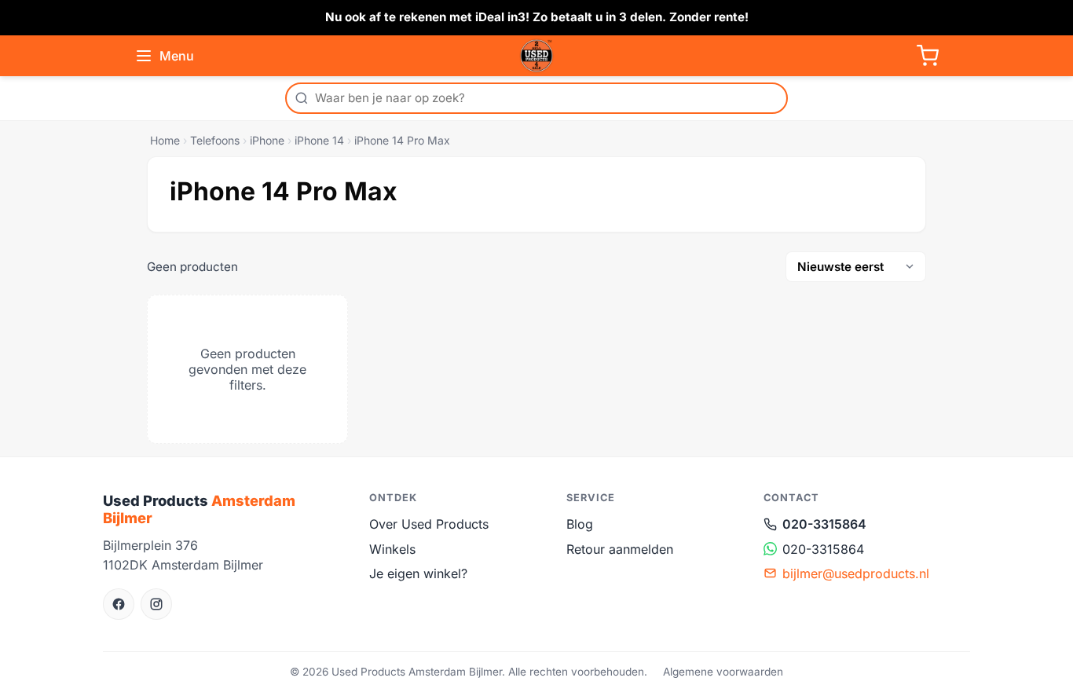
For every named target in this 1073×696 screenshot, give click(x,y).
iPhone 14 (319, 140)
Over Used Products (429, 524)
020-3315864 (824, 524)
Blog (579, 524)
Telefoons (215, 140)
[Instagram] (156, 604)
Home (165, 140)
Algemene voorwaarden (723, 671)
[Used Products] (536, 56)
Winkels (392, 549)
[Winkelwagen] (928, 56)
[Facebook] (118, 604)
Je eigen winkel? (418, 573)
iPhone (267, 140)
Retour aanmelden (619, 549)
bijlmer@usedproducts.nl (855, 573)
